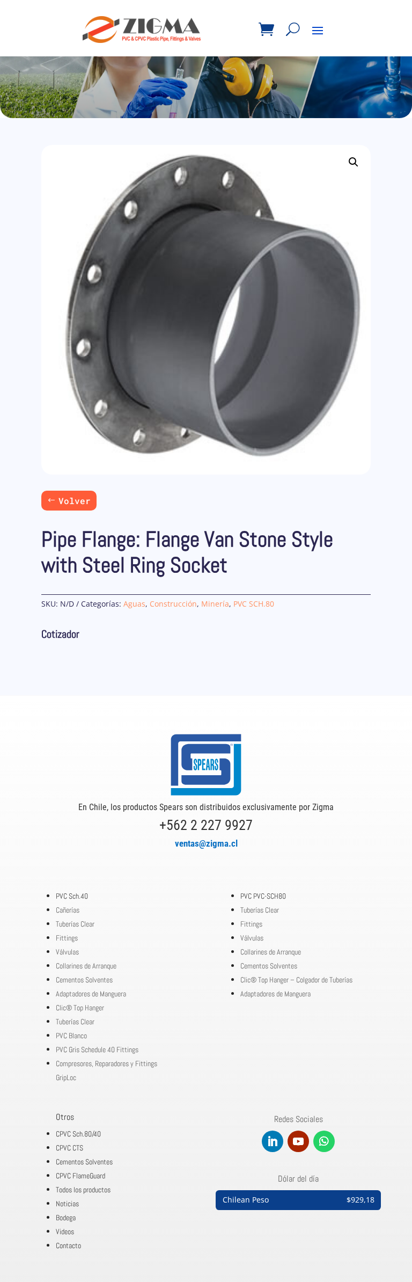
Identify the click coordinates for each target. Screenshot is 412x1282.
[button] (353, 162)
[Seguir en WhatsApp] (324, 1141)
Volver (74, 500)
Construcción (173, 604)
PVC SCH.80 (253, 604)
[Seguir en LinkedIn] (272, 1141)
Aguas (134, 604)
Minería (215, 604)
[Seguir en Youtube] (298, 1141)
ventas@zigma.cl (206, 843)
